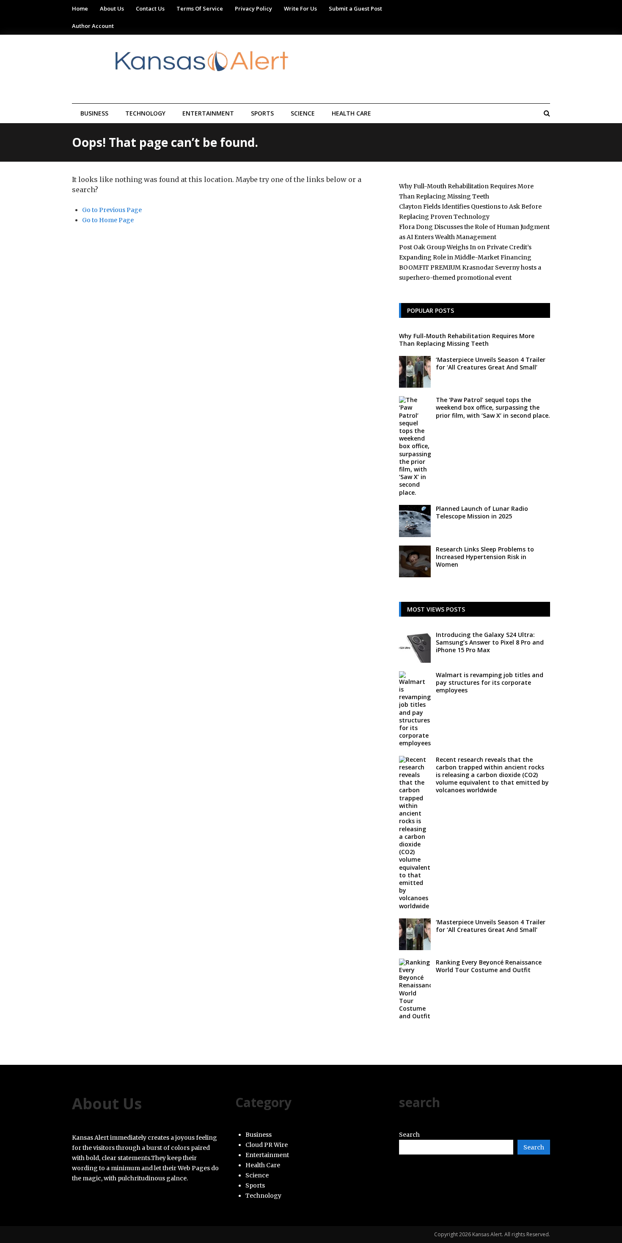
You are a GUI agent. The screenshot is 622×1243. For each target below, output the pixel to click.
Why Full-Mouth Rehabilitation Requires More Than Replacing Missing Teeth (466, 339)
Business (94, 113)
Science (303, 113)
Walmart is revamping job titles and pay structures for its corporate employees (489, 682)
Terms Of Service (199, 8)
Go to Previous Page (112, 210)
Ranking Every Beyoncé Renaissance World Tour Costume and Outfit (489, 966)
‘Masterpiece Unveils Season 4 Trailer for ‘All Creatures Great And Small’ (490, 363)
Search (409, 1134)
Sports (262, 113)
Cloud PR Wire (266, 1145)
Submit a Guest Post (355, 8)
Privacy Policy (253, 8)
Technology (145, 113)
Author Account (93, 26)
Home (80, 8)
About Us (112, 8)
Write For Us (300, 8)
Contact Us (150, 8)
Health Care (351, 113)
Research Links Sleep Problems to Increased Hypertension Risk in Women (485, 556)
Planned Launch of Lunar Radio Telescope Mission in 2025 (482, 512)
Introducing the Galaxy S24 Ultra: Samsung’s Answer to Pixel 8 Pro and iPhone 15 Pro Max (490, 642)
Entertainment (208, 113)
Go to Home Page (108, 220)
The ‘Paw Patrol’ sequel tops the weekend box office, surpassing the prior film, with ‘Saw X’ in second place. (493, 407)
